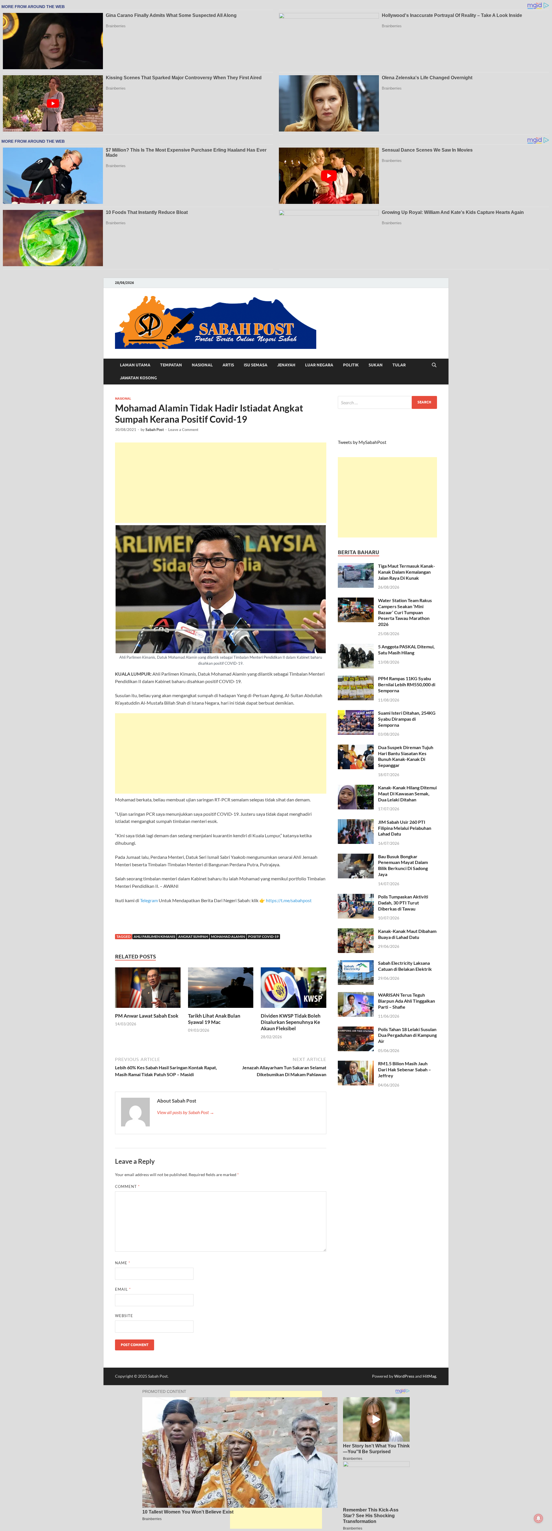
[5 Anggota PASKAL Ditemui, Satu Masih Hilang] (356, 647)
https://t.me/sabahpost (289, 900)
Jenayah (286, 365)
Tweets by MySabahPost (362, 442)
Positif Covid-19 (263, 936)
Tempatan (171, 365)
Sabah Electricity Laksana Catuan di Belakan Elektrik (405, 966)
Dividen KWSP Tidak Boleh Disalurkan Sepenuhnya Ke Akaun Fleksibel (291, 1022)
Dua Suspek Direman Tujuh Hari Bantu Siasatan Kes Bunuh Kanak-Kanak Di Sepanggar (405, 756)
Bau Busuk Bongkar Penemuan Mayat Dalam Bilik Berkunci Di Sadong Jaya (403, 865)
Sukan (376, 365)
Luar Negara (319, 365)
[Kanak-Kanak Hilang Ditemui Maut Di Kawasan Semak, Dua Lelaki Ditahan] (356, 788)
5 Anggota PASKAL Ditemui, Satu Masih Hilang (406, 649)
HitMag (429, 1376)
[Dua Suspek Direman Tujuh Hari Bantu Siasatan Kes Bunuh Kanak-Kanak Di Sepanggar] (356, 748)
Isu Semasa (255, 365)
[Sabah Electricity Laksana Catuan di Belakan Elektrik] (356, 963)
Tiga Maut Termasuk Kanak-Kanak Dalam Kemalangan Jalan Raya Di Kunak (406, 572)
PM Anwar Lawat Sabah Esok (146, 1016)
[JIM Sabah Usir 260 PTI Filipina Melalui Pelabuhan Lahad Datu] (356, 822)
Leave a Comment (183, 429)
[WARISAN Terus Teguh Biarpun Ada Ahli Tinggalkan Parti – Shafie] (356, 995)
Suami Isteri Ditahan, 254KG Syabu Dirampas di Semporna (407, 719)
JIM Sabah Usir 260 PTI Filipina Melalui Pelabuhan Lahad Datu (404, 828)
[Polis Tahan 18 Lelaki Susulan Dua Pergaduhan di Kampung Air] (356, 1030)
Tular (399, 365)
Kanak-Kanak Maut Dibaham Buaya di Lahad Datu (407, 934)
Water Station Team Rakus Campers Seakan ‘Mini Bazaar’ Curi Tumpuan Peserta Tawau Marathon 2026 (405, 612)
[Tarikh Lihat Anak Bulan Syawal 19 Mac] (221, 989)
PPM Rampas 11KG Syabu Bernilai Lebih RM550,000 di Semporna (406, 684)
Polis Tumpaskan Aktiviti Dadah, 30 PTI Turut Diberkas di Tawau (403, 902)
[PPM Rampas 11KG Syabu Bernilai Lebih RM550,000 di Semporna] (356, 679)
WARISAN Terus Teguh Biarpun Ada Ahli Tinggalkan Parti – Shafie (406, 1001)
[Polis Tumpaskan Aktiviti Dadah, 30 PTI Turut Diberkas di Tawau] (356, 897)
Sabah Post (154, 429)
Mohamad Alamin (228, 936)
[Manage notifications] (538, 1518)
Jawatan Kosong (138, 378)
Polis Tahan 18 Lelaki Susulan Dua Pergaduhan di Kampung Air (407, 1035)
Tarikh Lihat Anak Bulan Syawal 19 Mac (214, 1019)
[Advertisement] (220, 482)
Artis (228, 365)
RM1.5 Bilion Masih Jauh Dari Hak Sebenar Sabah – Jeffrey (404, 1069)
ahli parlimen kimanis (154, 936)
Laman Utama (135, 365)
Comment (127, 1186)
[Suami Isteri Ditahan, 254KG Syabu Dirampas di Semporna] (356, 713)
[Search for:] (387, 402)
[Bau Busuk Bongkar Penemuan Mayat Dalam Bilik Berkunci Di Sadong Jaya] (356, 857)
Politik (351, 365)
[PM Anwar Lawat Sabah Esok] (148, 989)
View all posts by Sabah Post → (185, 1112)
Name (122, 1263)
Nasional (202, 365)
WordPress (404, 1376)
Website (124, 1315)
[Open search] (434, 365)
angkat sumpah (193, 936)
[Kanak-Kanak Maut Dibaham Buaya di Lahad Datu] (356, 931)
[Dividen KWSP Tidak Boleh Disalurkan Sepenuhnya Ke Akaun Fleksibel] (293, 989)
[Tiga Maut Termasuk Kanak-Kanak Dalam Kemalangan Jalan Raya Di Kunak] (356, 566)
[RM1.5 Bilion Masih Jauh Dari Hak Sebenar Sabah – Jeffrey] (356, 1064)
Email (123, 1289)
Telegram (149, 900)
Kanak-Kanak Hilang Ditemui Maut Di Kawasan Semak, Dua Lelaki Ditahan (407, 793)
